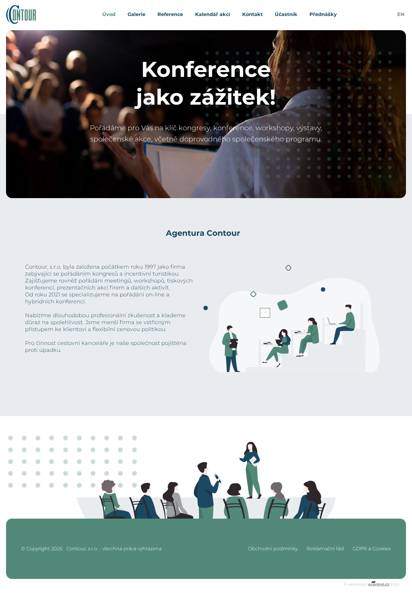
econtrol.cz (378, 584)
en (400, 14)
